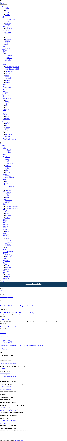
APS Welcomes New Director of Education (5, 386)
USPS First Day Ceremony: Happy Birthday (5, 379)
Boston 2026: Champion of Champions (10, 326)
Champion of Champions (40, 345)
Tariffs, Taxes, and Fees (6, 297)
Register (1, 2)
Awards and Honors (27, 345)
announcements (7, 345)
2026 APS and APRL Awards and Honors (5, 389)
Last (5, 333)
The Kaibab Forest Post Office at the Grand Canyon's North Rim (8, 410)
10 (3, 333)
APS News (21, 345)
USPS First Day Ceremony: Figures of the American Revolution (8, 376)
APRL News (17, 345)
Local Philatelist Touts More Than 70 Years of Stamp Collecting (17, 312)
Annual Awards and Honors (12, 345)
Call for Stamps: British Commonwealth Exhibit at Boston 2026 (8, 420)
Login (3, 2)
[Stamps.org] (2, 3)
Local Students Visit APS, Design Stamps (5, 423)
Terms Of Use (21, 440)
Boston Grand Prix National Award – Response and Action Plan (17, 306)
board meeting (31, 345)
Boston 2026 (34, 345)
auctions (23, 345)
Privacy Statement (17, 440)
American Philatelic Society (33, 284)
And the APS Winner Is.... (7, 319)
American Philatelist (2, 345)
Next (4, 333)
